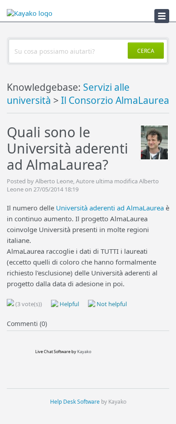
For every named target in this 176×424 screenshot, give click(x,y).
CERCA (145, 51)
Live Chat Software (52, 351)
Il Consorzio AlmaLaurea (115, 100)
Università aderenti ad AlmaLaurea (110, 207)
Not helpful (111, 304)
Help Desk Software (75, 401)
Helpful (68, 304)
